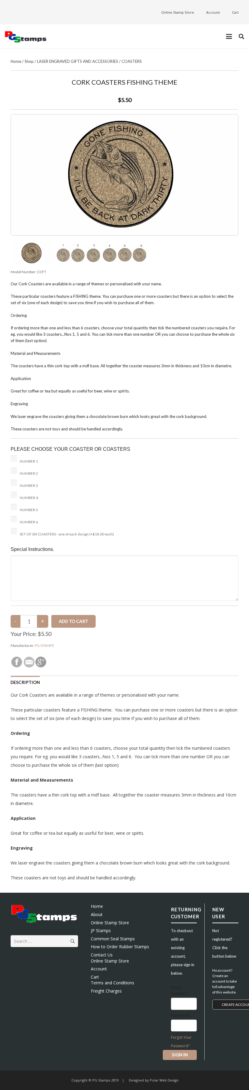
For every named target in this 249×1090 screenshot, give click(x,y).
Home (16, 61)
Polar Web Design (164, 1080)
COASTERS (131, 61)
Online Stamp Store (110, 922)
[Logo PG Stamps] (25, 36)
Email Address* (179, 990)
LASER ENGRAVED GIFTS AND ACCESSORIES (77, 61)
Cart (95, 977)
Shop (29, 61)
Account (99, 969)
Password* (180, 1015)
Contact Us (102, 955)
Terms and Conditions (112, 983)
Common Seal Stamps (113, 939)
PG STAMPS (44, 645)
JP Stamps (101, 930)
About (97, 914)
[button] (229, 36)
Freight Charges (106, 991)
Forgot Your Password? (181, 1041)
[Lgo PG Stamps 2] (44, 913)
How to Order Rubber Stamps (120, 946)
